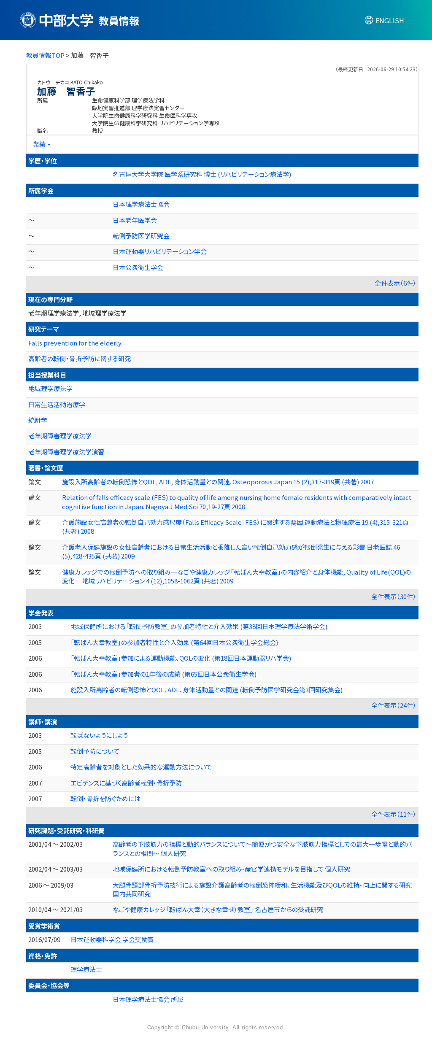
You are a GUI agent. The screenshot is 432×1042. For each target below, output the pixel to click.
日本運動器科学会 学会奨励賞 (112, 939)
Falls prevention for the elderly (75, 342)
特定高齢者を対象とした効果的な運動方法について (141, 766)
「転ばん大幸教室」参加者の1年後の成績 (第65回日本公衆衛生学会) (163, 673)
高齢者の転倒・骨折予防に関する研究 (79, 358)
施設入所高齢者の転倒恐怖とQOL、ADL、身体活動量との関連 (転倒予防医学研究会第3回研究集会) (206, 689)
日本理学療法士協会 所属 (148, 999)
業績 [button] (39, 144)
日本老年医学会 (135, 220)
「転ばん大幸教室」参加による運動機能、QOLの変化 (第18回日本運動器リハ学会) (180, 657)
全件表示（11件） (393, 814)
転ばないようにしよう (99, 735)
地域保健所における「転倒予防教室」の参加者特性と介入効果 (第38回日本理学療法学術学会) (198, 626)
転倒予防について (94, 751)
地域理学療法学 (50, 388)
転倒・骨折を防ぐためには (105, 798)
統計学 (37, 420)
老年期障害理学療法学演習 (66, 451)
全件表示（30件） (393, 596)
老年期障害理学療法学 (60, 435)
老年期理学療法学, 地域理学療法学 (77, 312)
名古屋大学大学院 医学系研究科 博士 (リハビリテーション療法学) (202, 174)
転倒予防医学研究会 (141, 235)
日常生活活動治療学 (56, 404)
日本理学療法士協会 (141, 204)
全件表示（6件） (395, 282)
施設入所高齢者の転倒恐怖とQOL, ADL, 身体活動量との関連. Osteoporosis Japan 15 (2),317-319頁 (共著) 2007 (218, 481)
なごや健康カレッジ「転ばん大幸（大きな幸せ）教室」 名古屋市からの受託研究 (218, 909)
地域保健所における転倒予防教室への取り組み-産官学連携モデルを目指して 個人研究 (231, 868)
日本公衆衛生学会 (138, 267)
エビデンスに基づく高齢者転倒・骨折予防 (126, 782)
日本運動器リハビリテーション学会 (160, 251)
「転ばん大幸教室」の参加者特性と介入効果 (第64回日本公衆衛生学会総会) (174, 642)
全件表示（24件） (393, 705)
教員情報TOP (45, 55)
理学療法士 (86, 969)
